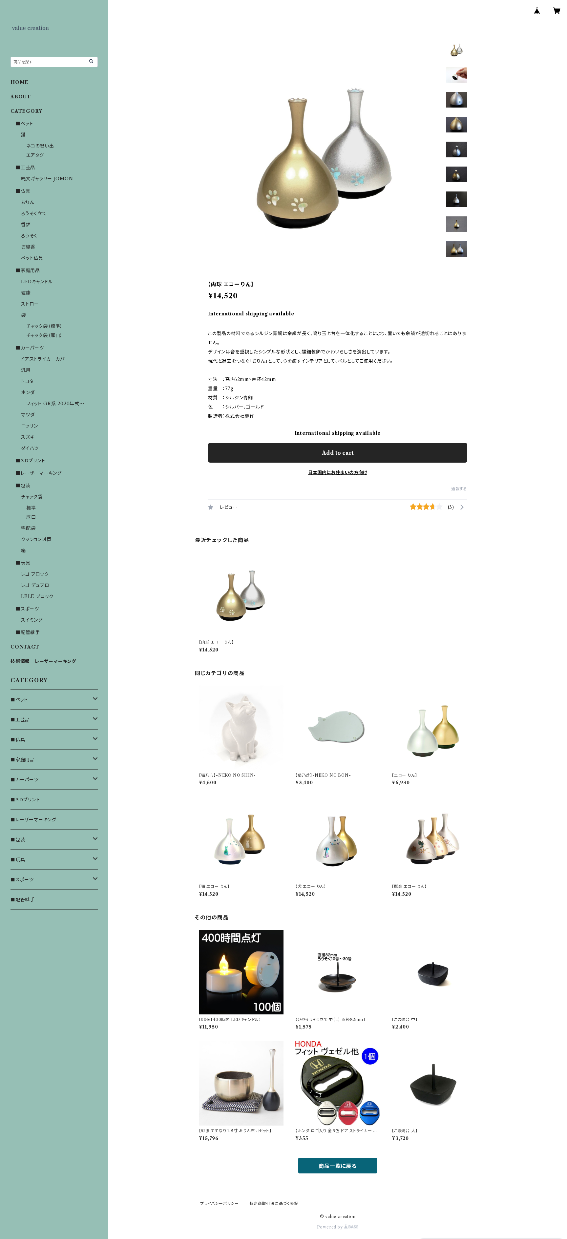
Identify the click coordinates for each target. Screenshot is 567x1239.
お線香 (28, 247)
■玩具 (23, 563)
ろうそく (29, 236)
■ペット (24, 124)
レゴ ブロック (35, 574)
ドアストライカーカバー (45, 359)
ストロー (30, 304)
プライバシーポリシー (219, 1203)
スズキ (27, 437)
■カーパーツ (30, 348)
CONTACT (24, 647)
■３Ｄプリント (30, 461)
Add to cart (338, 453)
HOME (19, 82)
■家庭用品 (28, 270)
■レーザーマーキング (39, 473)
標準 (31, 508)
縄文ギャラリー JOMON (47, 179)
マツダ (27, 415)
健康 (26, 293)
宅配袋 (28, 528)
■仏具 (23, 191)
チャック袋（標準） (44, 326)
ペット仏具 (32, 258)
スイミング (32, 620)
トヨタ (27, 381)
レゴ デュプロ (35, 585)
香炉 (26, 225)
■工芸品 (25, 167)
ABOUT (20, 97)
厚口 (31, 517)
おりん (27, 202)
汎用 (26, 370)
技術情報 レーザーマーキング (43, 661)
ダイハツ (30, 448)
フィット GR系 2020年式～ (55, 404)
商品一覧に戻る (338, 1166)
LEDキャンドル (36, 282)
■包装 (23, 486)
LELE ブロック (37, 596)
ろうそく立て (34, 213)
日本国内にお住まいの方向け (337, 472)
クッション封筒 (36, 539)
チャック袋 (32, 497)
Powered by (330, 1227)
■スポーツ (27, 609)
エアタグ (35, 155)
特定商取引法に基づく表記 (274, 1203)
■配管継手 (28, 632)
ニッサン (29, 426)
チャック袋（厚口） (44, 335)
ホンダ (27, 392)
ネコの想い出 (40, 146)
